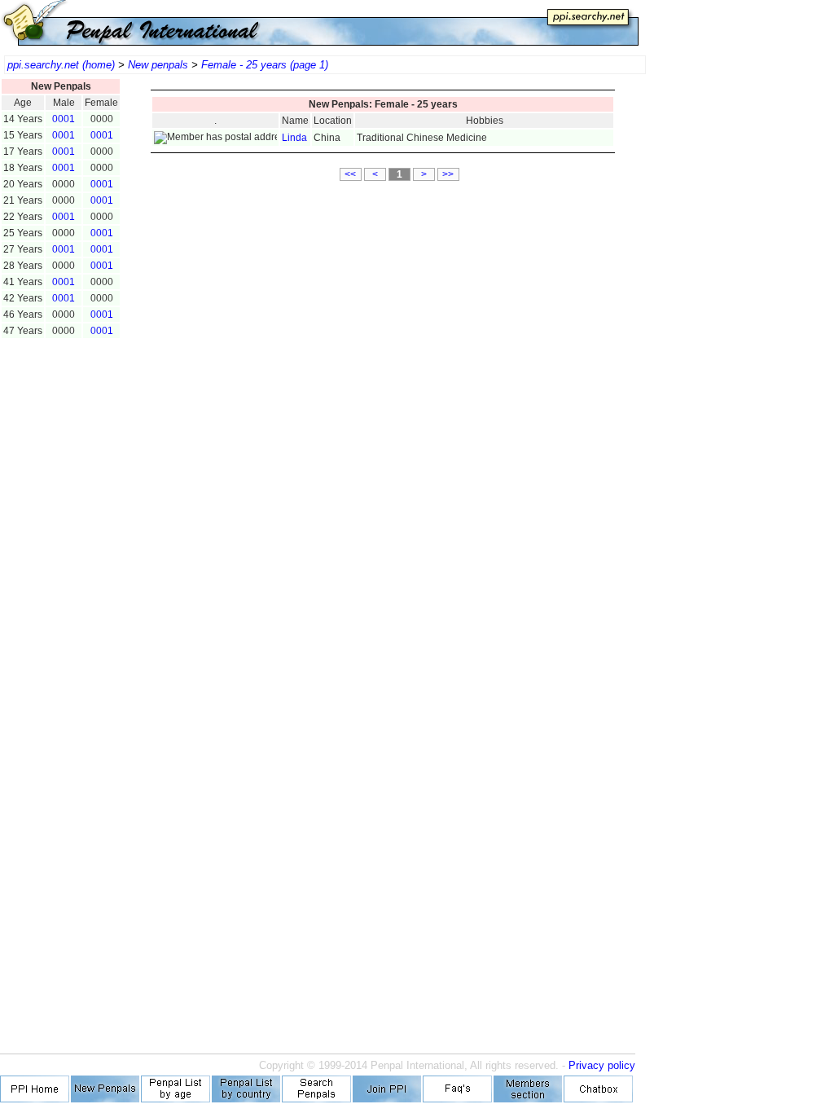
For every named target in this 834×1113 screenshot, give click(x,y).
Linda (294, 137)
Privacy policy (601, 1065)
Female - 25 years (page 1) (264, 65)
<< (350, 174)
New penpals (158, 65)
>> (448, 174)
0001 (63, 119)
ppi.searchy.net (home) (61, 65)
